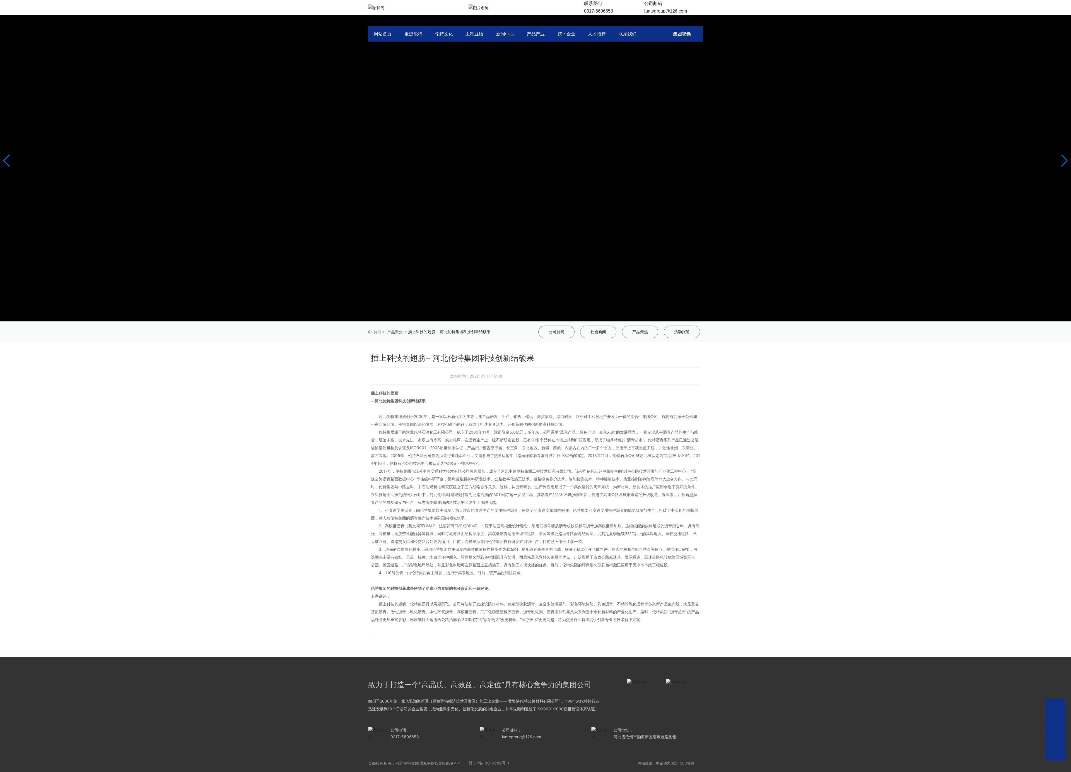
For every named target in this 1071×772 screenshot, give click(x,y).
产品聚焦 (395, 332)
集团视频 (682, 34)
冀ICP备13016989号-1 (441, 763)
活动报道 (682, 332)
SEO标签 (687, 763)
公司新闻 (556, 332)
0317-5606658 (598, 11)
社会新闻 (598, 332)
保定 (674, 763)
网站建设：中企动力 (654, 763)
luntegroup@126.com (665, 11)
